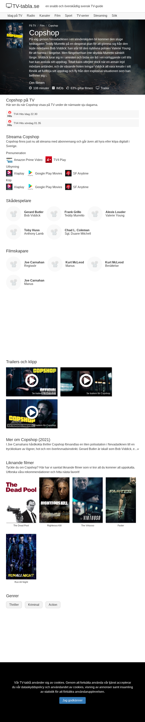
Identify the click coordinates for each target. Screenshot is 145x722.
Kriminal (33, 604)
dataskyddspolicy (32, 687)
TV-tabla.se (25, 6)
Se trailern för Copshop (44, 393)
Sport (68, 15)
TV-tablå (25, 682)
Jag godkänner (72, 700)
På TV (32, 25)
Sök (114, 15)
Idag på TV (15, 15)
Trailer (104, 88)
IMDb (59, 88)
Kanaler (44, 15)
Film (57, 15)
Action (53, 604)
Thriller (14, 604)
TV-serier (83, 15)
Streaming (100, 15)
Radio (31, 15)
